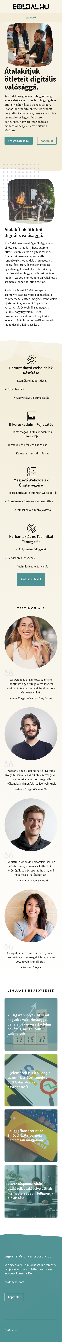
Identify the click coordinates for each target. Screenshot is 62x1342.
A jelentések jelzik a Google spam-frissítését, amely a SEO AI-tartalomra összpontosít (29, 1079)
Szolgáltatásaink (18, 141)
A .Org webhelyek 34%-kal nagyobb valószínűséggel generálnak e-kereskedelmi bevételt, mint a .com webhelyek (29, 1024)
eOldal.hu (12, 1330)
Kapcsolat (46, 141)
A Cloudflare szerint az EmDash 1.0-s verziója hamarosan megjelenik (26, 1135)
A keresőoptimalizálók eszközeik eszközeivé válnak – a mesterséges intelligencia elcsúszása (30, 1191)
